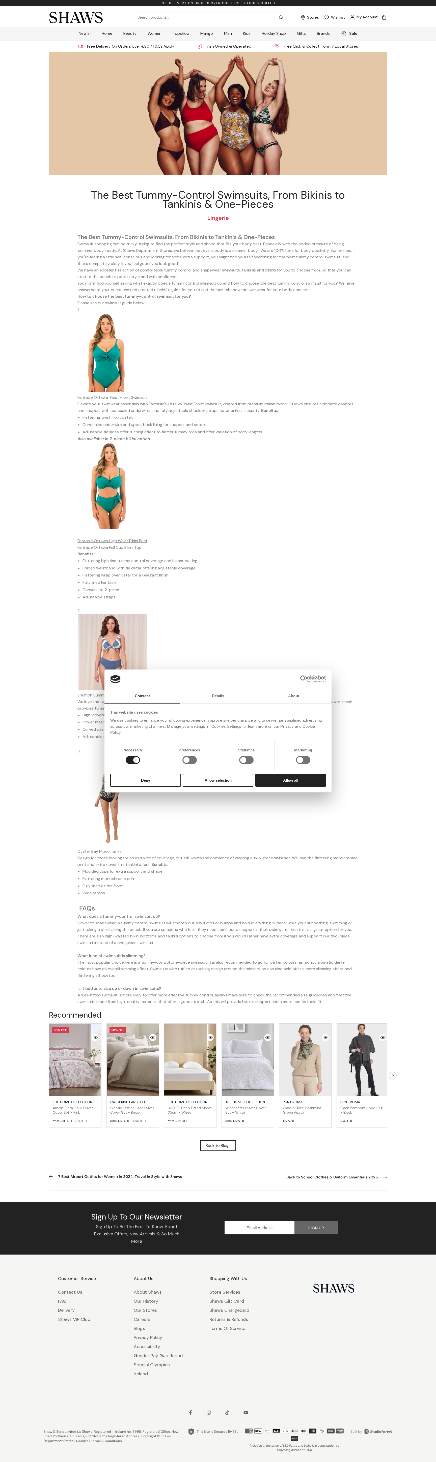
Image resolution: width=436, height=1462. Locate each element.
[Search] (281, 17)
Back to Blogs (218, 1145)
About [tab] (293, 696)
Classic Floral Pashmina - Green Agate (303, 1107)
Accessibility (147, 1347)
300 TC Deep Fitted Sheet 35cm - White (190, 1107)
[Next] (393, 1076)
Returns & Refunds (228, 1319)
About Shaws (148, 1292)
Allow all (290, 780)
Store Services (224, 1292)
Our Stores (145, 1310)
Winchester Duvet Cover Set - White (245, 1107)
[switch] (189, 760)
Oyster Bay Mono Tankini (100, 851)
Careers (142, 1319)
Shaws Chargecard (229, 1310)
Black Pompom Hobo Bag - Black (361, 1107)
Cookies (82, 1441)
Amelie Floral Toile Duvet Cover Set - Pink (73, 1107)
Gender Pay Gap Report (159, 1356)
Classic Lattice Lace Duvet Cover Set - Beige (132, 1107)
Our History (146, 1301)
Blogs (139, 1328)
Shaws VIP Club (74, 1319)
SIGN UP (316, 1228)
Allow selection (218, 780)
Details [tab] (218, 696)
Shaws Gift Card (226, 1301)
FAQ (62, 1301)
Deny (145, 780)
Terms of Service (227, 1328)
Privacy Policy (148, 1337)
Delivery (66, 1310)
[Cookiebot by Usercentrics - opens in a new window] (304, 679)
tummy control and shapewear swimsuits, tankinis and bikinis (220, 270)
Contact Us (70, 1292)
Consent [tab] (142, 696)
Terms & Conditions (106, 1441)
